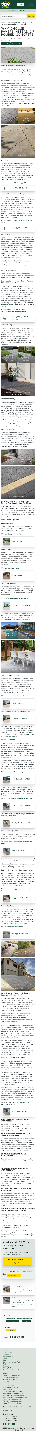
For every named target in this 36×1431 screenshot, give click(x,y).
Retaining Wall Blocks (10, 1387)
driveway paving (10, 1330)
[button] (4, 189)
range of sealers (8, 304)
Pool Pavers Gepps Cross (12, 1399)
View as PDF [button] (17, 43)
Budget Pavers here (15, 534)
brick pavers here (14, 568)
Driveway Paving (10, 1318)
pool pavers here (20, 696)
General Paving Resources (12, 1321)
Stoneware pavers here (22, 772)
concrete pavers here (15, 927)
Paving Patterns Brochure (19, 228)
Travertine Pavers (20, 718)
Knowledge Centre (14, 23)
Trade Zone (7, 1354)
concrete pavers (9, 1084)
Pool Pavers (17, 703)
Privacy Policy (8, 1368)
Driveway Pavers (19, 851)
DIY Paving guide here (22, 183)
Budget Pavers (18, 541)
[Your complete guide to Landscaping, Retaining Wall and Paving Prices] (6, 1289)
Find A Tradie (7, 1352)
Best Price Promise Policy (12, 1362)
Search (31, 16)
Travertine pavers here (22, 711)
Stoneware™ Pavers (21, 779)
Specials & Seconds (21, 605)
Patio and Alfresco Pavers (21, 823)
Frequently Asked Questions (24, 1318)
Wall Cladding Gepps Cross (12, 1401)
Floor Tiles (6, 1383)
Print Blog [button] (7, 43)
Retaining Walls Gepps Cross (13, 1393)
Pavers (5, 1373)
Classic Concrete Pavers (20, 934)
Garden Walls (7, 1389)
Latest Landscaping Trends (12, 1391)
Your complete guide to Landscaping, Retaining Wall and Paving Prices (22, 1290)
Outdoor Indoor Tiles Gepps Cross (15, 1397)
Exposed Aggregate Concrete (21, 898)
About (5, 1358)
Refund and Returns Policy (12, 1370)
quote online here (12, 1227)
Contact (6, 1366)
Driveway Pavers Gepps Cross (13, 1395)
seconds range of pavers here (18, 598)
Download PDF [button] (14, 1275)
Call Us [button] (20, 4)
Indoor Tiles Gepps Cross (12, 1403)
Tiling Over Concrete (10, 1385)
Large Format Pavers (21, 806)
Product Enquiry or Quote (17, 1261)
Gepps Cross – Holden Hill (18, 10)
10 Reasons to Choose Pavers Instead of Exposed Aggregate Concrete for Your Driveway (22, 1302)
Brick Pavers (17, 575)
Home (3, 23)
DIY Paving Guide (19, 188)
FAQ (4, 1364)
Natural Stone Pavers (10, 1379)
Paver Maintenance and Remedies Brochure (20, 317)
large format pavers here (23, 798)
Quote (5, 1360)
